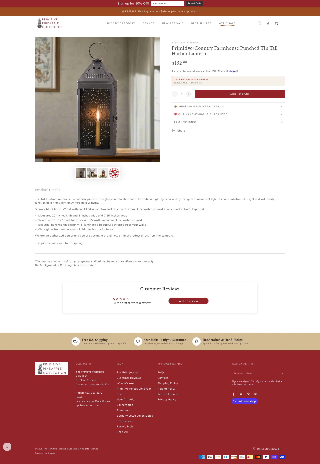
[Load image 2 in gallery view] (92, 173)
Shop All (122, 431)
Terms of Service (169, 394)
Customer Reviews (129, 377)
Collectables (125, 404)
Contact (163, 377)
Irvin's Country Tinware (185, 43)
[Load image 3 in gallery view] (103, 173)
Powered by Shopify (45, 453)
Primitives (123, 410)
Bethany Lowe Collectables (135, 415)
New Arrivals (125, 399)
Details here (197, 83)
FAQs (161, 372)
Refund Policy (167, 388)
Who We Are (125, 383)
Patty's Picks (125, 426)
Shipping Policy (168, 383)
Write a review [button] (188, 301)
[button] (259, 23)
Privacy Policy (167, 399)
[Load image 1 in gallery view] (81, 173)
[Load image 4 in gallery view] (114, 173)
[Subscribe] (283, 373)
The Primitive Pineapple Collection (61, 448)
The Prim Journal (128, 372)
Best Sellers (124, 421)
